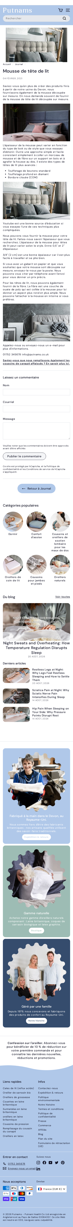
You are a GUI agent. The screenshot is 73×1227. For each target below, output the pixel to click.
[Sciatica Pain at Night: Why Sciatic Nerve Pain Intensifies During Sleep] (16, 696)
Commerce (44, 1125)
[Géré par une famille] (36, 972)
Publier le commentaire (24, 456)
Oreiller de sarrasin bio (17, 1092)
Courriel (8, 402)
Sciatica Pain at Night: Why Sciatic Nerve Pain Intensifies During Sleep (50, 693)
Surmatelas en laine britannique (15, 1110)
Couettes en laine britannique (13, 1103)
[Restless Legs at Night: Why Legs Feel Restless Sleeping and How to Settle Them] (16, 675)
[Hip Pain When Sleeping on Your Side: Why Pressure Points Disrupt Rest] (16, 714)
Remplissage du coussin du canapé (17, 1130)
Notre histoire (36, 1020)
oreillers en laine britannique (13, 1118)
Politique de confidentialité (47, 1115)
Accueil (7, 64)
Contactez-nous (48, 1088)
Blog (40, 1134)
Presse (42, 1121)
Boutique (36, 930)
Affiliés (42, 1129)
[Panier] (61, 10)
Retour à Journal (39, 488)
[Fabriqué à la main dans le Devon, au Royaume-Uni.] (36, 781)
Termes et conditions (51, 1109)
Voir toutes (62, 596)
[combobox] (36, 18)
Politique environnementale (49, 1099)
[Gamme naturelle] (36, 879)
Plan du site (45, 1138)
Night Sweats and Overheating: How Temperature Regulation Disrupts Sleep (36, 648)
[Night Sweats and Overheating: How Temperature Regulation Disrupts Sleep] (36, 622)
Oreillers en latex (13, 1136)
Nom (6, 385)
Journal (19, 64)
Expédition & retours (36, 837)
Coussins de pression (16, 1124)
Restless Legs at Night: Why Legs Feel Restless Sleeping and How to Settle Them (50, 675)
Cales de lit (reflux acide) (18, 1088)
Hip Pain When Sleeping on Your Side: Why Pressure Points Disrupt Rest (50, 712)
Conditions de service (38, 469)
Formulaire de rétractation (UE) (54, 1145)
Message (9, 419)
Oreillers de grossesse (16, 1097)
